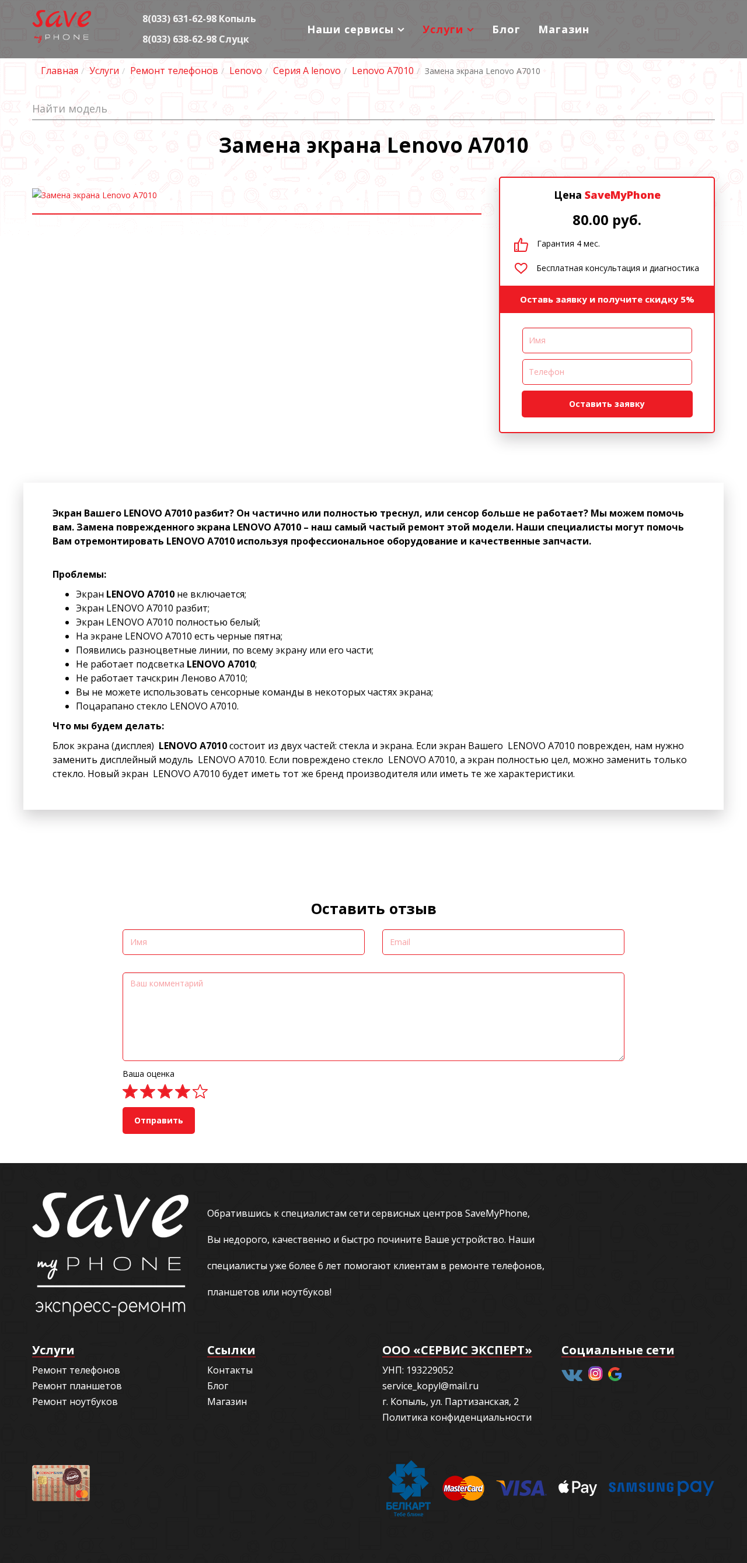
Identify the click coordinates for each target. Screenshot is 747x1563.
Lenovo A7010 (383, 70)
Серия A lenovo (307, 70)
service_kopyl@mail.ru (430, 1385)
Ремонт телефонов (174, 70)
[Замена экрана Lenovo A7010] (256, 195)
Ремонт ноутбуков (75, 1401)
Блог (506, 29)
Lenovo (245, 70)
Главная (59, 70)
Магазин (563, 29)
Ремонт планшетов (77, 1385)
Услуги (443, 29)
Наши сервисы (350, 29)
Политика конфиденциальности (457, 1417)
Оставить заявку (607, 403)
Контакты (230, 1370)
